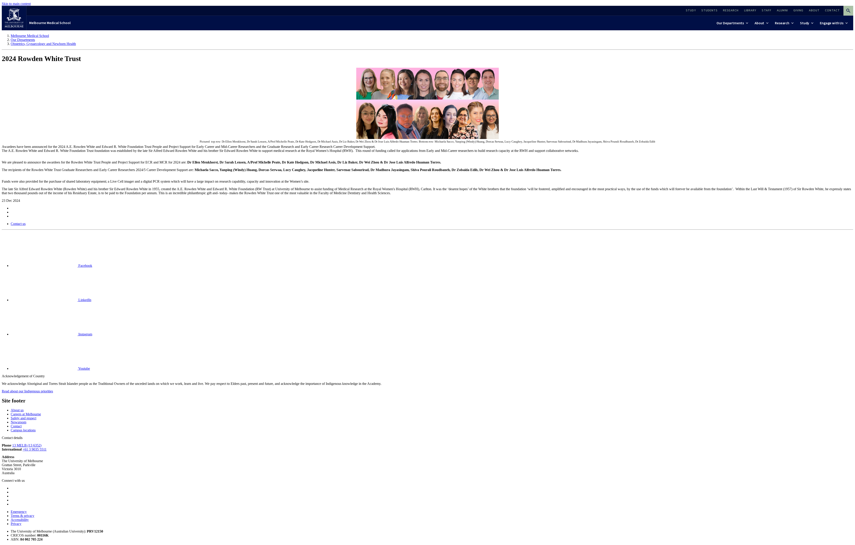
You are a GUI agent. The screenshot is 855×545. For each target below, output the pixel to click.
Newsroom (18, 422)
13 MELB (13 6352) (26, 445)
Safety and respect (23, 418)
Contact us (18, 224)
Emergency (19, 512)
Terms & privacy (22, 516)
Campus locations (23, 430)
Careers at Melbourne (26, 414)
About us (17, 410)
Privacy (16, 524)
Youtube (83, 368)
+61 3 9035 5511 (34, 449)
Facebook (84, 265)
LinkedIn (84, 300)
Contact (16, 426)
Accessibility (20, 520)
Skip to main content (16, 4)
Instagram (84, 334)
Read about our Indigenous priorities (27, 391)
